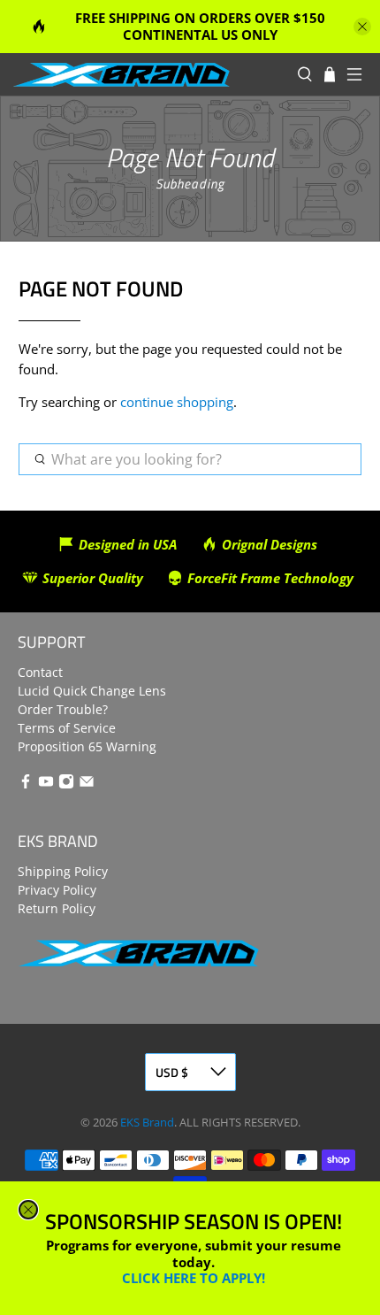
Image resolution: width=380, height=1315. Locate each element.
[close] (28, 1210)
